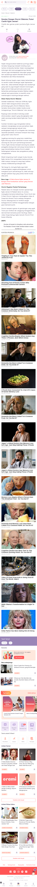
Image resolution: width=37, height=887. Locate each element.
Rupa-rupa (32, 8)
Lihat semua (32, 693)
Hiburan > (7, 13)
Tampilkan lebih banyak (18, 800)
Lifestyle (4, 643)
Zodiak (25, 8)
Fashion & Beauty (24, 852)
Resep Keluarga (6, 852)
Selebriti (18, 8)
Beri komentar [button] (19, 657)
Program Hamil (24, 827)
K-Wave (11, 8)
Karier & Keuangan (7, 827)
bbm (10, 643)
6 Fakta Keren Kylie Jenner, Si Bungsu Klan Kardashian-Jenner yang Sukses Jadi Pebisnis (17, 181)
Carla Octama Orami (23, 56)
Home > (3, 13)
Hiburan (4, 8)
